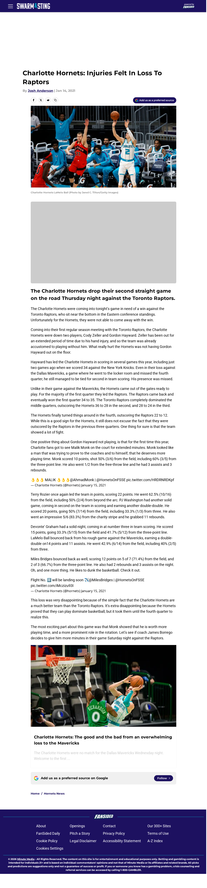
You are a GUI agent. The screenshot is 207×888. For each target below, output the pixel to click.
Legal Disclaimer (83, 841)
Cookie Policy (47, 841)
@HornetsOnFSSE (111, 480)
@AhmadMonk (82, 480)
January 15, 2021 (93, 485)
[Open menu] (10, 6)
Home (35, 793)
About (41, 826)
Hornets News (54, 793)
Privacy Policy (114, 833)
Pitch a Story (80, 833)
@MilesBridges (101, 580)
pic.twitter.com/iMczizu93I (52, 585)
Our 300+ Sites (159, 826)
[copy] (55, 100)
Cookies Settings (49, 848)
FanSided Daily (48, 833)
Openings (77, 826)
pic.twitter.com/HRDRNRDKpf (150, 480)
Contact (109, 826)
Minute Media (25, 859)
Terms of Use (158, 833)
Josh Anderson (40, 91)
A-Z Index (155, 841)
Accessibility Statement (122, 841)
